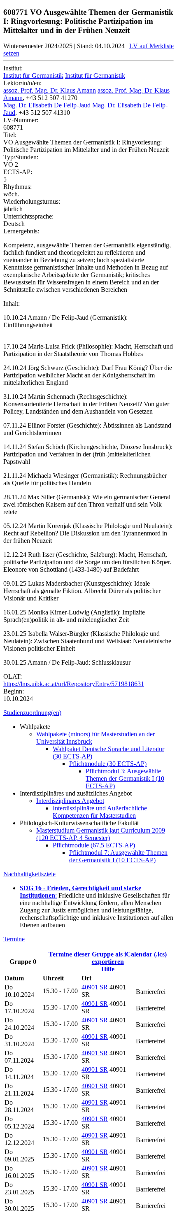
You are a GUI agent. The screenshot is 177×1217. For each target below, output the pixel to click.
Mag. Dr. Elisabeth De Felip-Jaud (47, 105)
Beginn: (13, 691)
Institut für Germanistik (33, 75)
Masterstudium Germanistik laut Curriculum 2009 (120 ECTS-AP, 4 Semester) (100, 834)
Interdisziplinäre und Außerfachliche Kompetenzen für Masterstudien (100, 812)
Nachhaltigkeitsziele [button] (29, 873)
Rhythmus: (17, 186)
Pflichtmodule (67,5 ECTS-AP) (94, 845)
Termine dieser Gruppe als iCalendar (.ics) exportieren (108, 958)
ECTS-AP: (17, 171)
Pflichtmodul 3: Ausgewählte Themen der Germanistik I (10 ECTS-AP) (125, 778)
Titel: (9, 134)
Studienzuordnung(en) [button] (32, 712)
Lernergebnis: (21, 231)
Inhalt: (11, 303)
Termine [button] (14, 938)
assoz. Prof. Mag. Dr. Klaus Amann (49, 90)
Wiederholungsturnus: (31, 201)
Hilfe (107, 969)
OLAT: (12, 676)
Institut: (13, 68)
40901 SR (95, 987)
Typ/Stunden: (20, 157)
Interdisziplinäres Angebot (70, 800)
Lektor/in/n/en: (22, 82)
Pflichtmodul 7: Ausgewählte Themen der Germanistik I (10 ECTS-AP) (118, 856)
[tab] (88, 713)
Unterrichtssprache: (28, 216)
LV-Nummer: (20, 119)
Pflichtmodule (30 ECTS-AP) (108, 763)
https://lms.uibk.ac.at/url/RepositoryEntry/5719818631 (73, 683)
